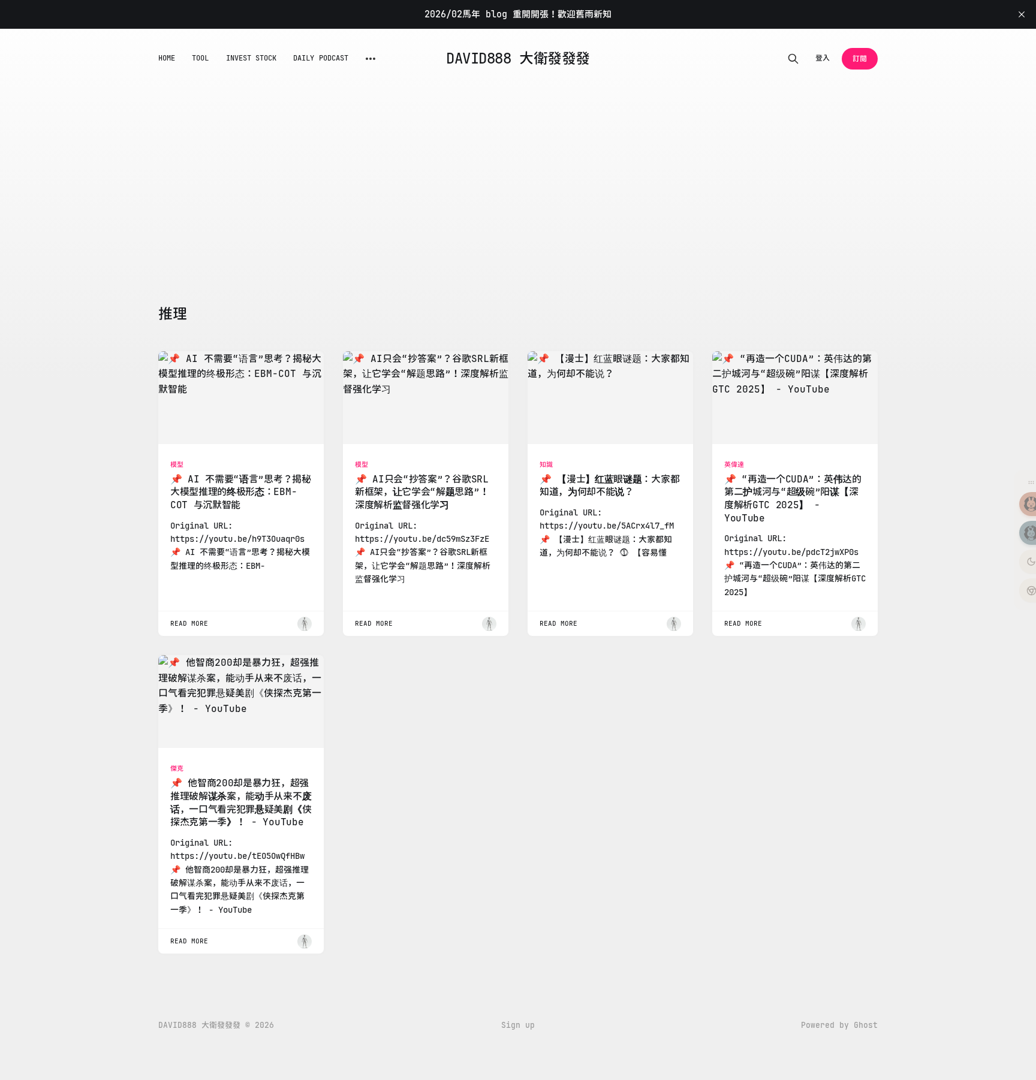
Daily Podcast (320, 58)
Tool (200, 58)
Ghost (866, 1025)
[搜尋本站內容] (793, 59)
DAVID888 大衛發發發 (517, 59)
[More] (371, 59)
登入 (822, 58)
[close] (1021, 14)
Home (166, 58)
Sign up (518, 1025)
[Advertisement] (518, 179)
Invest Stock (251, 58)
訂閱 (860, 59)
